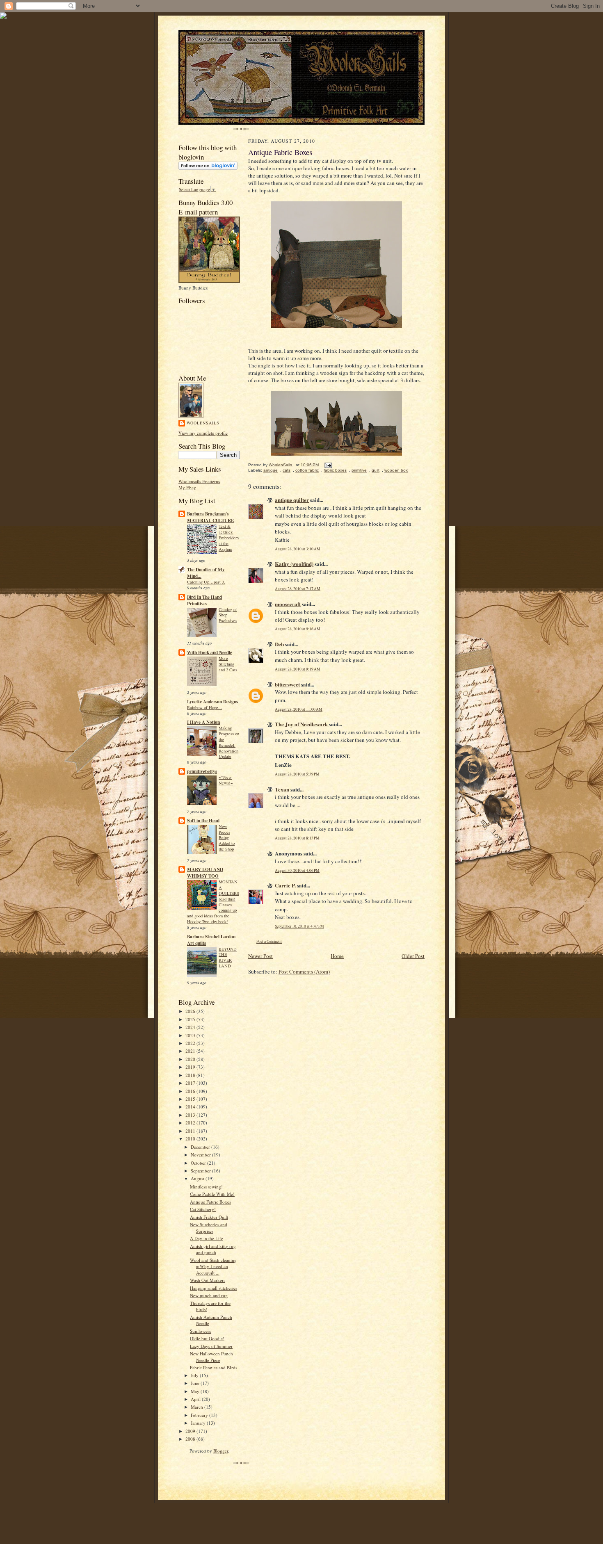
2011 (190, 1131)
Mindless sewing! (206, 1187)
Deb (279, 644)
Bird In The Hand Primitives (204, 600)
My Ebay (187, 487)
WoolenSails (203, 423)
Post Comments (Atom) (304, 971)
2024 (190, 1027)
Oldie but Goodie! (207, 1338)
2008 (190, 1439)
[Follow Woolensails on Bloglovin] (208, 168)
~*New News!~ (226, 780)
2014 (190, 1107)
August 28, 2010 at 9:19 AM (297, 669)
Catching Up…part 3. (206, 582)
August (198, 1178)
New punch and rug (209, 1295)
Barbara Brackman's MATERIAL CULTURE (210, 517)
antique (270, 470)
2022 (190, 1043)
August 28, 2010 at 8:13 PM (297, 838)
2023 (190, 1035)
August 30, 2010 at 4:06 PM (297, 870)
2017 (190, 1083)
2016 (190, 1091)
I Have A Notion (203, 722)
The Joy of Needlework (302, 724)
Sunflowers (200, 1331)
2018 (190, 1075)
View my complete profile (203, 433)
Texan (282, 789)
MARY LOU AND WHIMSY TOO (205, 872)
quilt (375, 470)
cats (286, 470)
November (201, 1155)
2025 (190, 1019)
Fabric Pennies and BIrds (213, 1367)
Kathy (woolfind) (294, 564)
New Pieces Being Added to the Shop (227, 837)
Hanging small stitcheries (213, 1288)
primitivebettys (202, 771)
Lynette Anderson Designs (212, 701)
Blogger (220, 1451)
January (199, 1423)
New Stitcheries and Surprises (208, 1227)
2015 (190, 1099)
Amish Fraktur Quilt (209, 1217)
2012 (190, 1123)
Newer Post (260, 956)
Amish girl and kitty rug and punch (213, 1249)
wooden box (396, 470)
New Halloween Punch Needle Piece (211, 1356)
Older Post (413, 956)
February (200, 1415)
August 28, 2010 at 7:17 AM (297, 588)
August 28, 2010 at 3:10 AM (297, 549)
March (197, 1407)
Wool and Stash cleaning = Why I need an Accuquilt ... (213, 1266)
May (196, 1391)
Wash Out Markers (207, 1280)
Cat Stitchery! (203, 1209)
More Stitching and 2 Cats (228, 664)
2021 (190, 1051)
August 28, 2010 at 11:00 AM (298, 709)
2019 (190, 1067)
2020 (190, 1059)
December (201, 1147)
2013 (190, 1115)
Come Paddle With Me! (212, 1194)
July (195, 1375)
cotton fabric (307, 470)
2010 (190, 1139)
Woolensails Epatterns (199, 481)
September (201, 1171)
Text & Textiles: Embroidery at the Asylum (229, 537)
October (199, 1163)
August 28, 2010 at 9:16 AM (297, 629)
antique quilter (292, 500)
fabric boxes (335, 470)
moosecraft (288, 604)
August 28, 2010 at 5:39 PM (297, 774)
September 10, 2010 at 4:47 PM (299, 926)
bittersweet (287, 684)
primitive (359, 470)
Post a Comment (269, 941)
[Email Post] (327, 465)
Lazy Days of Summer (211, 1346)
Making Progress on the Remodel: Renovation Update (229, 742)
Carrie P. (285, 885)
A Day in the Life (206, 1238)
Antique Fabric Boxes (210, 1202)
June (196, 1383)
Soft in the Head (203, 820)
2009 (190, 1431)
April (196, 1399)
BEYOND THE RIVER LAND (228, 957)
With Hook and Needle (209, 652)
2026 (190, 1011)
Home (337, 956)
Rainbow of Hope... (204, 707)
